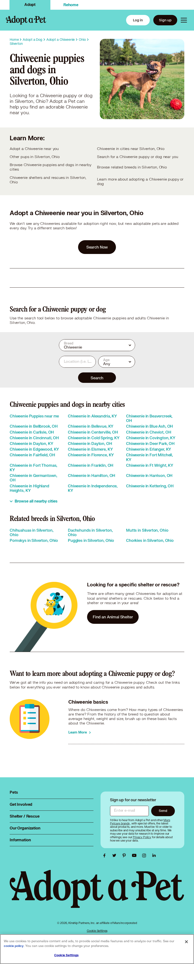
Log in (138, 20)
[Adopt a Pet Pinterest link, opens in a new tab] (125, 855)
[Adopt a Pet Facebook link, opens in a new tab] (105, 855)
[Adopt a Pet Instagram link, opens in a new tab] (145, 855)
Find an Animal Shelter (113, 617)
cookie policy (14, 946)
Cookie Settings (97, 930)
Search (97, 378)
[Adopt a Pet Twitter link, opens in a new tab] (115, 855)
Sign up (165, 20)
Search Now (97, 247)
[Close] (186, 942)
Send (163, 811)
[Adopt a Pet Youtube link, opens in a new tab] (135, 855)
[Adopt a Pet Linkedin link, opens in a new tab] (154, 855)
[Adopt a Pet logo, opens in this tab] (97, 893)
